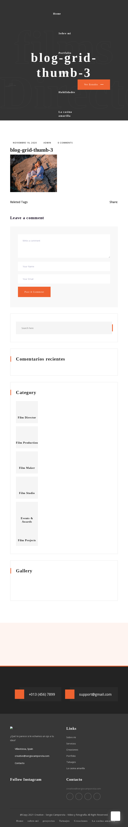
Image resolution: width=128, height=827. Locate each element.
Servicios (71, 743)
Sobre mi (65, 33)
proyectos (49, 821)
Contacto (65, 135)
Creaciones (72, 749)
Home (57, 13)
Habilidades (67, 92)
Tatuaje (64, 72)
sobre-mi (33, 821)
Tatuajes (71, 761)
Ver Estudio (91, 84)
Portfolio (65, 52)
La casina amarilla (65, 113)
